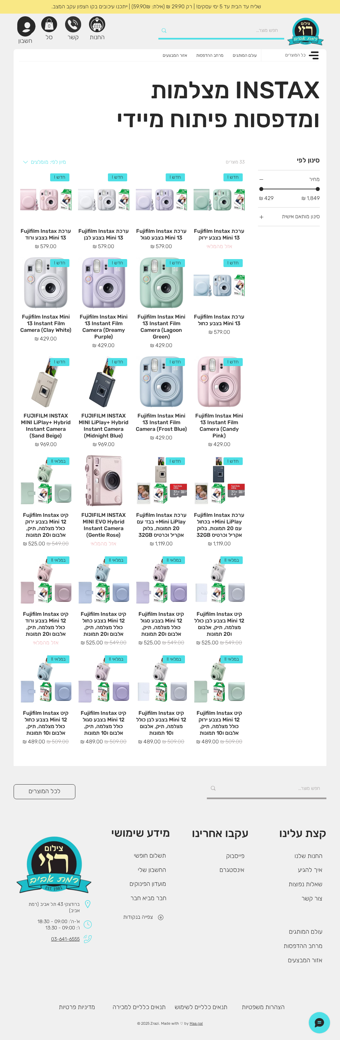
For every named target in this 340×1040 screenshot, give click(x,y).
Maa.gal (196, 1023)
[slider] (261, 189)
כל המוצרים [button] (295, 54)
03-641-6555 (65, 939)
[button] (49, 24)
